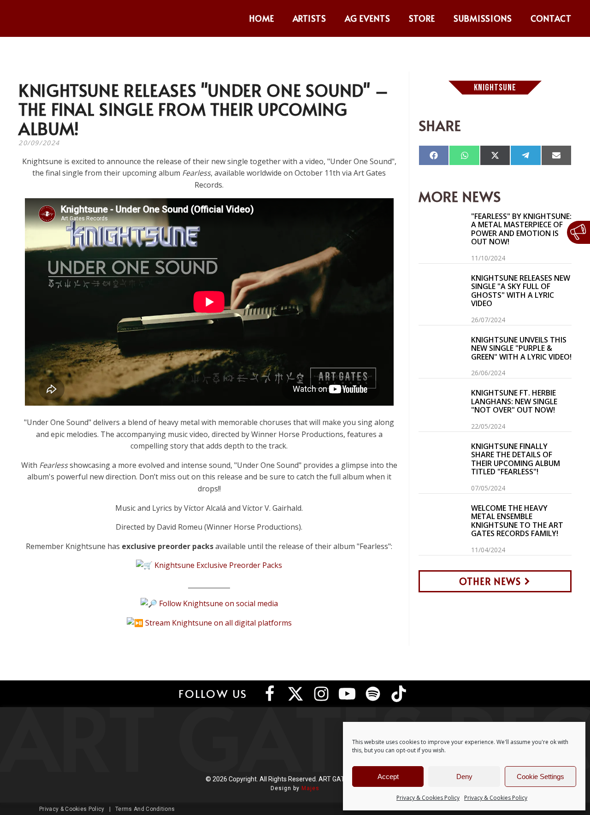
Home (261, 18)
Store (422, 18)
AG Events (367, 18)
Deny (464, 776)
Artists (310, 18)
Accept (388, 776)
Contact (551, 18)
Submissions (483, 18)
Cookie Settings (540, 776)
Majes (310, 788)
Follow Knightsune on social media (218, 603)
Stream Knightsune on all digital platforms (218, 623)
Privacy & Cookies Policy (428, 798)
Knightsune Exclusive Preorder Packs (218, 565)
